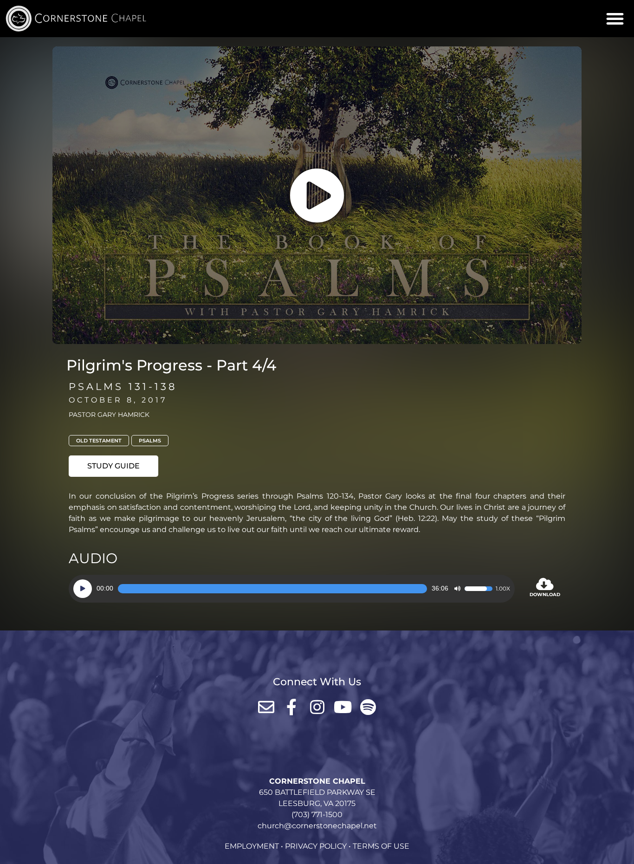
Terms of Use (381, 846)
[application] (291, 588)
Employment (252, 846)
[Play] (82, 588)
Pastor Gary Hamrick (109, 414)
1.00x (503, 588)
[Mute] (457, 589)
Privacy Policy (316, 846)
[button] (615, 18)
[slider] (272, 588)
